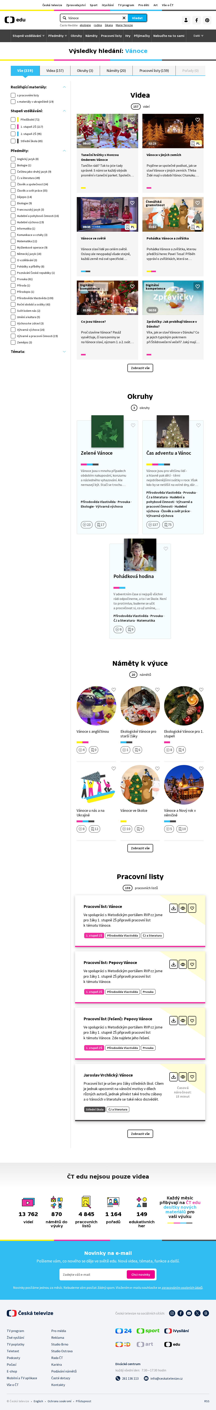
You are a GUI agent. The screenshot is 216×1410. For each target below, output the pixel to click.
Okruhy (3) (85, 70)
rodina (98, 25)
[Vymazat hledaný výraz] (124, 18)
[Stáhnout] (173, 908)
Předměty (55, 36)
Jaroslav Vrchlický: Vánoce (108, 1075)
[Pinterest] (207, 20)
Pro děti (143, 5)
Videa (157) (55, 70)
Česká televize (52, 5)
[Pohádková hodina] (140, 591)
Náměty (91, 36)
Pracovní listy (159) (154, 70)
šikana (109, 25)
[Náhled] (183, 908)
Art (156, 5)
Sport (94, 5)
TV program (126, 5)
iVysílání (108, 5)
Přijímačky (142, 36)
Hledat (137, 18)
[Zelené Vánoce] (107, 477)
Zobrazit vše (140, 368)
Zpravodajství (76, 5)
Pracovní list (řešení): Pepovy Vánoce (118, 1018)
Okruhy (76, 36)
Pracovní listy (111, 36)
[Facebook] (196, 20)
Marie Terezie (124, 25)
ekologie (85, 25)
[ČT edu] (15, 21)
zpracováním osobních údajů (182, 1287)
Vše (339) (25, 70)
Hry (127, 36)
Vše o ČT (168, 5)
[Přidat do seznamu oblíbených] (132, 120)
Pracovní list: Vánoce (103, 906)
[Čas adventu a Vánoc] (173, 477)
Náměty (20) (116, 70)
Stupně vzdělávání (27, 36)
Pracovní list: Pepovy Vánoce (110, 962)
